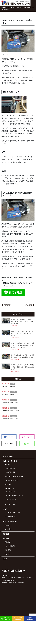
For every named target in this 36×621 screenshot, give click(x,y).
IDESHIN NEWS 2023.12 (10, 402)
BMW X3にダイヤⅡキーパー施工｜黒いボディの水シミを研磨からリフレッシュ (22, 333)
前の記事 (7, 305)
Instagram (28, 437)
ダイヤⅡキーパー (11, 492)
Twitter (10, 443)
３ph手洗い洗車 (10, 472)
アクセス (7, 554)
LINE (28, 443)
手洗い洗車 (8, 465)
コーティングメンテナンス (12, 480)
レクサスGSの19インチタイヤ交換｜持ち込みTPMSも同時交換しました (22, 356)
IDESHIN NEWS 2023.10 (10, 418)
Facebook (10, 437)
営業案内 (13, 384)
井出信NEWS (13, 392)
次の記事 (29, 305)
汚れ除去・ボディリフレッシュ (14, 476)
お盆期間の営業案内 (9, 386)
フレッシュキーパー (12, 500)
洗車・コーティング (10, 461)
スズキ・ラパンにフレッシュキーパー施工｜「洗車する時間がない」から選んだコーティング (22, 345)
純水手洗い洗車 (10, 468)
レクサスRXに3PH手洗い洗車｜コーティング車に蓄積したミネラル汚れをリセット (22, 321)
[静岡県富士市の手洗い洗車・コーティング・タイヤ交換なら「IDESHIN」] (8, 3)
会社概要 (7, 542)
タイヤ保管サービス (11, 517)
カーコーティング (10, 488)
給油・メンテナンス (10, 521)
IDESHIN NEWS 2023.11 (10, 410)
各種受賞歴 (8, 550)
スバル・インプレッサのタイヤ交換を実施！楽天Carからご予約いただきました (22, 367)
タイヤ (5, 509)
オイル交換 (8, 529)
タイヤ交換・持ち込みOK (12, 513)
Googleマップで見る (23, 577)
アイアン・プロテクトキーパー (15, 496)
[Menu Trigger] (33, 3)
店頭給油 (7, 525)
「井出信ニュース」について (12, 394)
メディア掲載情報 (10, 546)
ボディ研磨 (8, 484)
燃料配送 (6, 534)
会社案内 (6, 538)
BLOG (5, 558)
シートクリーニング (11, 504)
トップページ (8, 456)
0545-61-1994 (23, 3)
